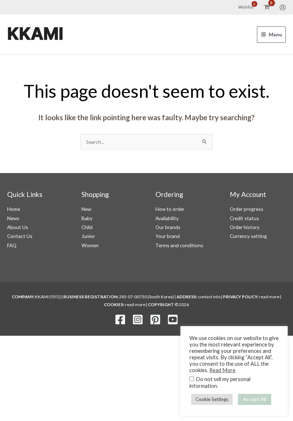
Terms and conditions (179, 245)
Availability (167, 218)
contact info (209, 296)
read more (269, 296)
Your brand (167, 236)
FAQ (11, 245)
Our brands (167, 227)
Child (87, 227)
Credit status (244, 218)
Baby (87, 218)
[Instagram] (137, 319)
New (86, 209)
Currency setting (248, 236)
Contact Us (20, 236)
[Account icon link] (282, 7)
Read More (222, 370)
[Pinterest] (155, 319)
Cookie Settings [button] (211, 399)
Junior (88, 236)
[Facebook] (120, 319)
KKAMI (35, 34)
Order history (244, 227)
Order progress (246, 209)
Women (90, 245)
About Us (17, 227)
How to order (169, 209)
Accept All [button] (254, 399)
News (13, 218)
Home (13, 209)
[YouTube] (172, 319)
